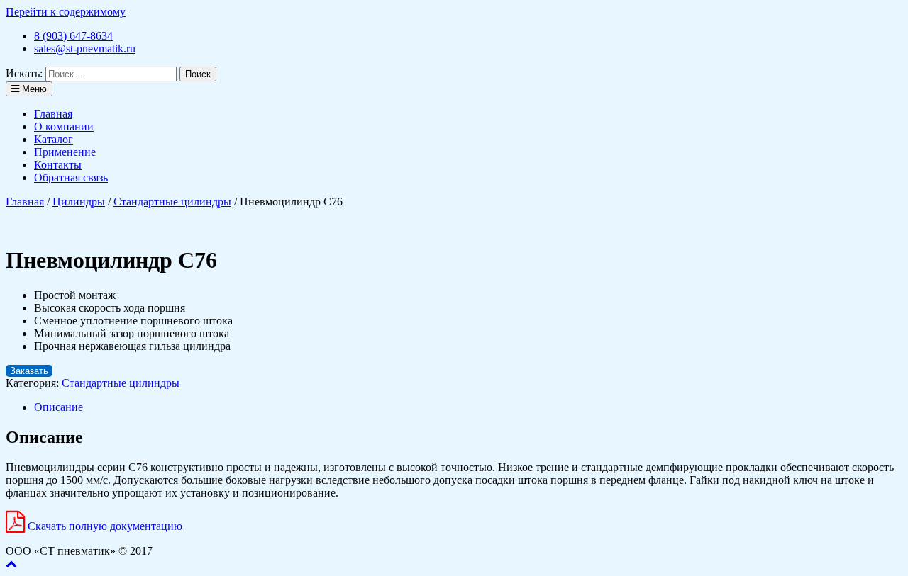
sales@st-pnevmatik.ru (84, 49)
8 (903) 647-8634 (73, 36)
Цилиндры (78, 202)
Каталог (53, 139)
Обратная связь (71, 177)
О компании (64, 126)
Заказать (29, 371)
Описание (58, 407)
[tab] (468, 407)
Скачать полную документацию (103, 526)
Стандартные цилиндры (172, 202)
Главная (53, 114)
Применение (65, 152)
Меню (33, 89)
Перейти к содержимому (66, 12)
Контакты (58, 165)
